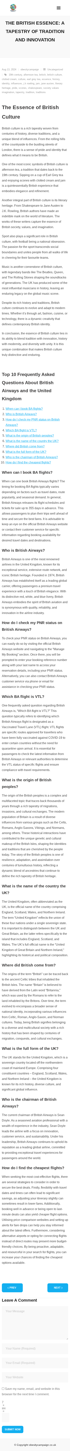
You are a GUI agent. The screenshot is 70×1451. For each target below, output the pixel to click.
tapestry (20, 92)
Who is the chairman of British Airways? (32, 457)
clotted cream (9, 79)
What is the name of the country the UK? (32, 441)
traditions (41, 92)
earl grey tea (33, 79)
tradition (30, 92)
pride (14, 88)
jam (38, 83)
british (42, 74)
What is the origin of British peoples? (30, 435)
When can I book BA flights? (24, 408)
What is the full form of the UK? (26, 451)
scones (23, 88)
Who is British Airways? (21, 414)
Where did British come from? (25, 446)
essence (46, 79)
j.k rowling (29, 83)
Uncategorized (55, 69)
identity (6, 83)
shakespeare (35, 88)
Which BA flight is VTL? (21, 430)
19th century (15, 74)
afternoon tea (31, 74)
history (56, 79)
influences (16, 83)
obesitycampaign (30, 69)
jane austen (47, 83)
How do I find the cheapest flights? (28, 462)
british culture (54, 74)
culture (21, 79)
